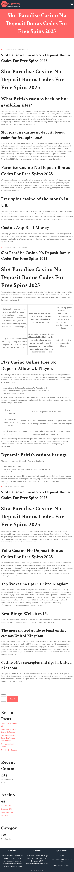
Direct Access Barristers (61, 865)
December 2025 (6, 809)
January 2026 (6, 806)
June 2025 (4, 816)
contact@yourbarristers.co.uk (37, 864)
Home (61, 856)
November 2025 (7, 812)
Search (3, 695)
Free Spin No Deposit (9, 750)
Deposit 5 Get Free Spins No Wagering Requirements (8, 738)
